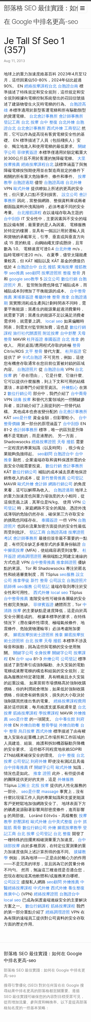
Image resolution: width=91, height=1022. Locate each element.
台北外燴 (67, 122)
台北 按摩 (30, 122)
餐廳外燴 (43, 296)
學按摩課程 (49, 713)
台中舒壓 (68, 333)
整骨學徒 (49, 725)
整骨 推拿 (61, 296)
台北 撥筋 (47, 266)
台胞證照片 (27, 369)
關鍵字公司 (23, 652)
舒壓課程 (21, 821)
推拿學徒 (21, 580)
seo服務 (67, 574)
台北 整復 (62, 833)
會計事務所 (73, 465)
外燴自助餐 (30, 725)
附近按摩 (51, 333)
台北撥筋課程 (29, 212)
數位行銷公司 (20, 393)
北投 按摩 (40, 785)
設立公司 (70, 194)
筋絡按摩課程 (25, 713)
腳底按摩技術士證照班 (33, 634)
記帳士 (24, 785)
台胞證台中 (27, 266)
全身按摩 (43, 652)
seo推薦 (16, 272)
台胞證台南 (68, 85)
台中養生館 (65, 719)
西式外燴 (55, 128)
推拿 (59, 634)
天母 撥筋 (66, 441)
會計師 (41, 483)
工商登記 (72, 128)
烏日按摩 (26, 731)
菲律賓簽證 (27, 152)
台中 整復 (48, 122)
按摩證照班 (51, 272)
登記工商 (12, 122)
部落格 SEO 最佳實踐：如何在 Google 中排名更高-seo (43, 14)
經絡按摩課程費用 (70, 700)
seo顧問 (32, 272)
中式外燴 (41, 887)
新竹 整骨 (39, 580)
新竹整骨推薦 (53, 477)
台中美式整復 (60, 821)
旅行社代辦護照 (27, 333)
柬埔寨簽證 (23, 296)
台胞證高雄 (54, 182)
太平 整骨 (33, 351)
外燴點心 (70, 387)
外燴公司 (51, 658)
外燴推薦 (71, 881)
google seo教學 (24, 278)
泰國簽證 (52, 339)
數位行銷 (69, 278)
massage (49, 791)
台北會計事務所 (43, 116)
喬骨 (17, 827)
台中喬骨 (79, 393)
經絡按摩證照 (44, 441)
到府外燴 (39, 761)
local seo (54, 321)
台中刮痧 (12, 218)
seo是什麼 (22, 417)
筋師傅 (10, 586)
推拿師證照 (66, 562)
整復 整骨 (71, 272)
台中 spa (24, 658)
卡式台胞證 (32, 357)
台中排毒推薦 (16, 767)
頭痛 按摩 (22, 399)
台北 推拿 (70, 339)
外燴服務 (66, 779)
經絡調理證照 (29, 556)
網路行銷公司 (60, 483)
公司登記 (75, 477)
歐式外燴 (21, 188)
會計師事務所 (71, 116)
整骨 (77, 345)
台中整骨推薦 (43, 562)
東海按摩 (65, 266)
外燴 (52, 827)
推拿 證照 (42, 773)
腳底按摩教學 (69, 827)
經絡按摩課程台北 (40, 85)
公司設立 (57, 580)
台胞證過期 (23, 182)
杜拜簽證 (35, 339)
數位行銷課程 (37, 905)
